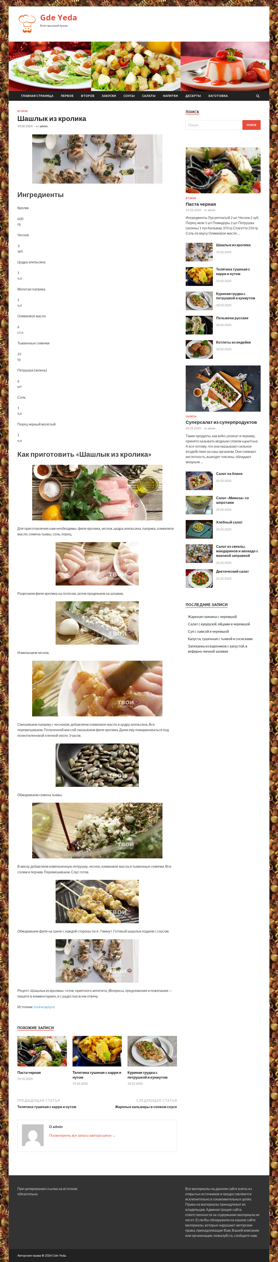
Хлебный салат (229, 522)
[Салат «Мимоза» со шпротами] (199, 513)
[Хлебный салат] (199, 537)
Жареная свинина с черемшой (212, 617)
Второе (87, 96)
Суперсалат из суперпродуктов (221, 422)
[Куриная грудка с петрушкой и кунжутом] (152, 1067)
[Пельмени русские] (199, 333)
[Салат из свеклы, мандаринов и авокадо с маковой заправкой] (199, 561)
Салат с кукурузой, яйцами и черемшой (219, 624)
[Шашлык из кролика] (199, 260)
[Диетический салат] (199, 586)
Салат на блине (229, 473)
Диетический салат (232, 571)
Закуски (109, 96)
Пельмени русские (232, 318)
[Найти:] (223, 125)
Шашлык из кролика (233, 245)
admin (44, 126)
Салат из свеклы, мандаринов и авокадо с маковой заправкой (237, 551)
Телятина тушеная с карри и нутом (233, 271)
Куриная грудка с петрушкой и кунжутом (147, 1074)
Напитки (170, 96)
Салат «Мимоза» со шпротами (232, 500)
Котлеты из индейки (233, 342)
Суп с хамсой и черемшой (208, 631)
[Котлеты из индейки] (199, 357)
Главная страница (37, 96)
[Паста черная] (42, 1067)
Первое (67, 96)
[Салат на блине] (199, 489)
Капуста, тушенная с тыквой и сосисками (220, 639)
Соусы (129, 96)
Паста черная (29, 1072)
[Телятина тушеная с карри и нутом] (97, 1067)
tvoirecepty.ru (44, 1007)
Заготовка (218, 96)
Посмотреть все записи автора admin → (82, 1135)
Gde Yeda (58, 17)
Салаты (149, 96)
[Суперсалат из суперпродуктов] (223, 412)
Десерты (193, 96)
